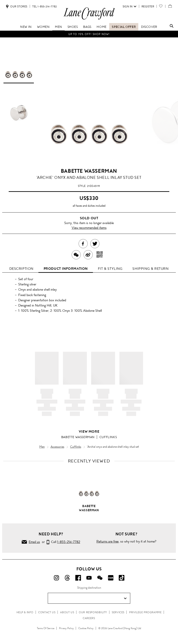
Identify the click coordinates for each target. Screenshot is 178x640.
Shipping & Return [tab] (150, 268)
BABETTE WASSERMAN (89, 171)
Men (58, 27)
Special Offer (124, 27)
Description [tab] (21, 268)
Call (64, 541)
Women (43, 27)
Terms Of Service (45, 628)
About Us (67, 612)
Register (148, 6)
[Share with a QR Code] (100, 254)
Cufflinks (108, 437)
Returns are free (107, 541)
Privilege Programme (145, 612)
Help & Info (25, 612)
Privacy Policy (66, 628)
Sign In (128, 6)
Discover (149, 27)
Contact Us (46, 612)
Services (118, 612)
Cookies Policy (86, 628)
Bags (87, 27)
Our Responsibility (93, 612)
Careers (89, 618)
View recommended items (89, 227)
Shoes (73, 27)
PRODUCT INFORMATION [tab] (66, 268)
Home (101, 27)
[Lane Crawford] (89, 19)
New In (26, 27)
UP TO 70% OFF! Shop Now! (89, 34)
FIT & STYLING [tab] (110, 268)
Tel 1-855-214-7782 (44, 6)
